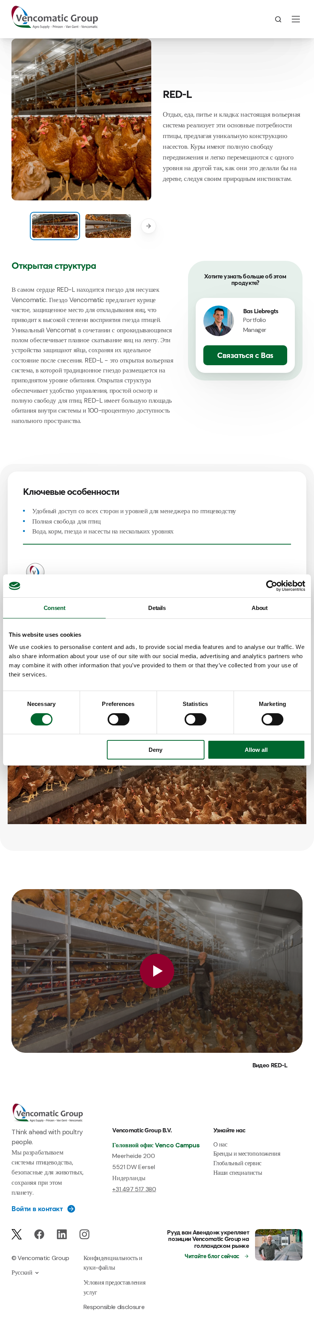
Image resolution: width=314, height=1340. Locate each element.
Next (148, 226)
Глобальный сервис (237, 1163)
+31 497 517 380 (134, 1189)
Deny (155, 749)
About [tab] (259, 608)
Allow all (256, 749)
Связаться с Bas (245, 355)
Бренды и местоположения (246, 1154)
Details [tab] (156, 608)
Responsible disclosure (114, 1307)
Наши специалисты (237, 1173)
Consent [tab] (54, 608)
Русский (22, 1272)
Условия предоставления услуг (114, 1287)
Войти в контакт (36, 1209)
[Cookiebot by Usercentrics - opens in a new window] (271, 586)
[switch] (118, 719)
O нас (220, 1144)
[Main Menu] (296, 19)
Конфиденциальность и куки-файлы (113, 1263)
